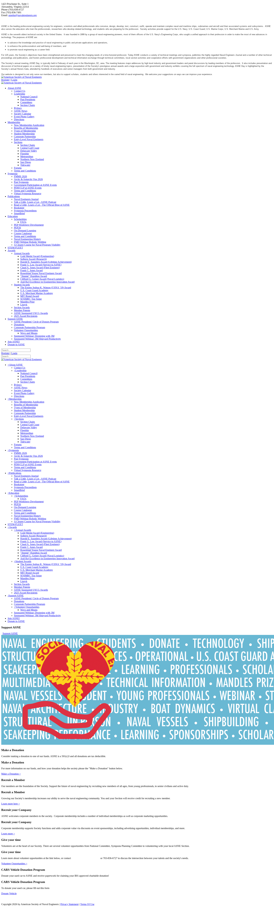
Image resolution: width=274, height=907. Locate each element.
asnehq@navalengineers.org (22, 15)
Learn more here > (10, 803)
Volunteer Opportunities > (14, 863)
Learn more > (8, 833)
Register (5, 80)
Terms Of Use (87, 904)
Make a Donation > (11, 773)
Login (14, 80)
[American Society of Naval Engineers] (21, 77)
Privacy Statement (69, 904)
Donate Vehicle (9, 893)
